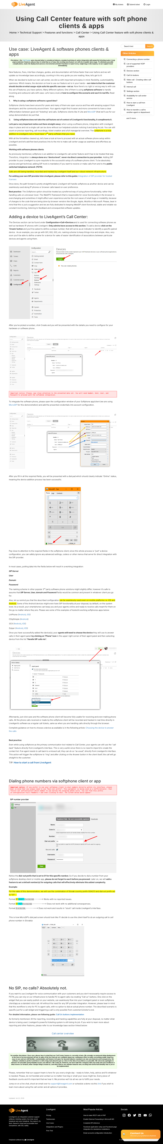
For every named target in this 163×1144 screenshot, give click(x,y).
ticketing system (21, 1119)
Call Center (27, 60)
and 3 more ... (132, 118)
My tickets (119, 4)
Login (147, 4)
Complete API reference (91, 1123)
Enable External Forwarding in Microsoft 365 (98, 1119)
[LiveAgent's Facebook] (128, 1116)
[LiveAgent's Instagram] (123, 1116)
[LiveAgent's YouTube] (144, 1116)
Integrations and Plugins (54, 1127)
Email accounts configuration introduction (97, 1133)
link (99, 1083)
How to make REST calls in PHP (94, 1115)
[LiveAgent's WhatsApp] (149, 1116)
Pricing (48, 1115)
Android (22, 614)
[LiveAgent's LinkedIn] (139, 1116)
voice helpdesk (24, 1121)
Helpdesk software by (21, 1140)
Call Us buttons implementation (70, 1014)
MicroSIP (91, 112)
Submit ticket (134, 4)
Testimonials (50, 1119)
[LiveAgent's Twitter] (133, 1116)
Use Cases (50, 1123)
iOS (28, 614)
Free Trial (49, 1131)
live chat (30, 1119)
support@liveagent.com (61, 1083)
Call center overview (63, 1033)
